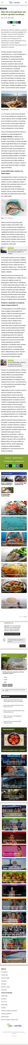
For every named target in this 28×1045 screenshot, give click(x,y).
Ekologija (3, 984)
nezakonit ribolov (17, 458)
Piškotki (3, 1007)
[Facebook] (8, 22)
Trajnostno (4, 981)
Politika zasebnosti (6, 1013)
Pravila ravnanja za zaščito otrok (9, 1019)
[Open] (3, 2)
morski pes (8, 458)
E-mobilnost (4, 972)
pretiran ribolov (9, 461)
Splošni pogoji (5, 1016)
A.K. (2, 18)
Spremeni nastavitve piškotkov (9, 1010)
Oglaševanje (4, 996)
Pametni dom (4, 975)
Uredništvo (4, 999)
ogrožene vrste (19, 461)
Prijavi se (22, 645)
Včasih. (5, 679)
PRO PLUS (4, 1001)
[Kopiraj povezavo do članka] (19, 22)
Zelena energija (5, 978)
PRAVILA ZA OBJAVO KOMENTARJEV (12, 634)
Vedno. (5, 677)
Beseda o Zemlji (5, 987)
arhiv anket (22, 655)
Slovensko (4, 990)
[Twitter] (11, 22)
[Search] (26, 2)
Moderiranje (4, 1004)
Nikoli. (5, 682)
